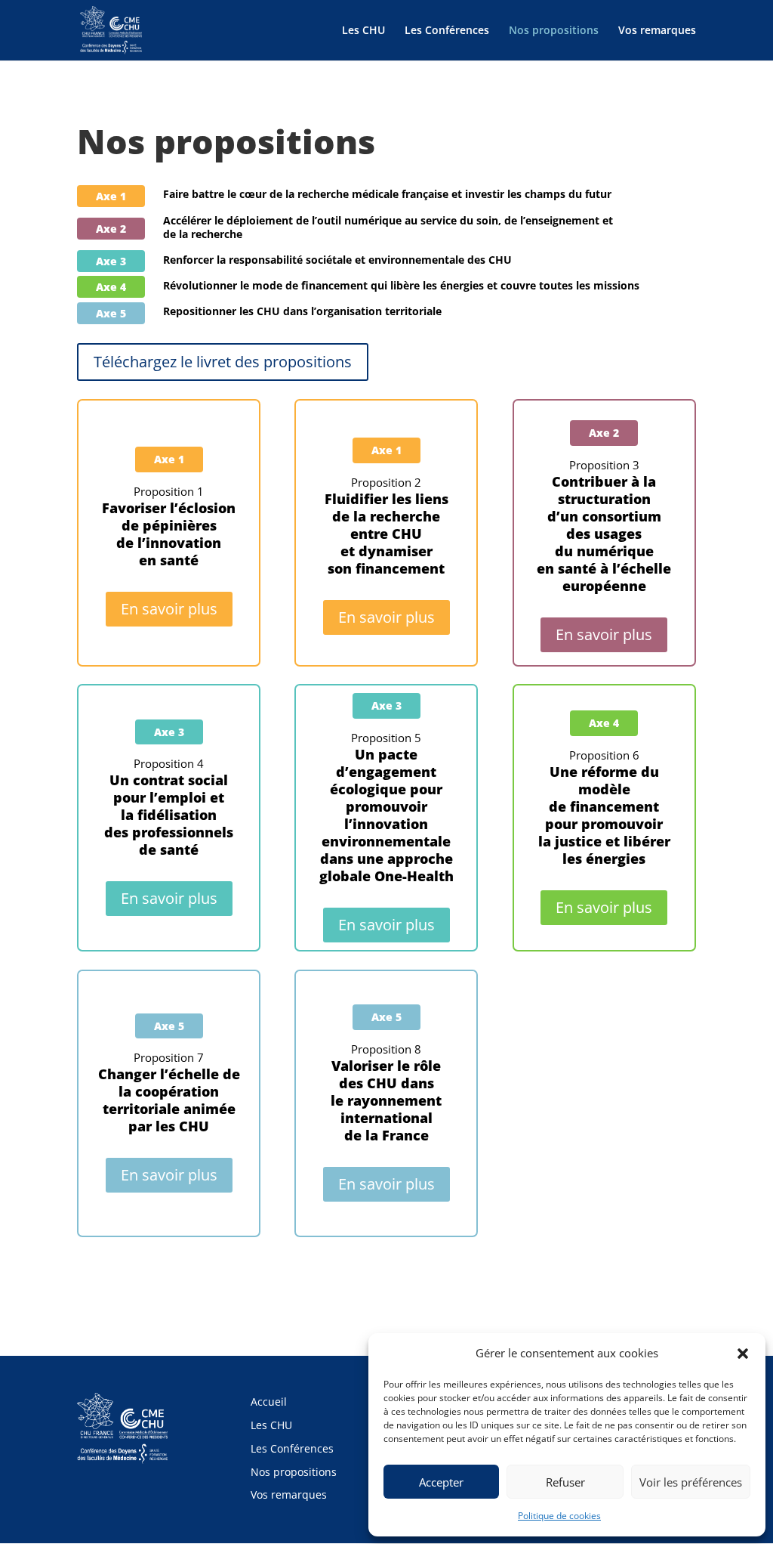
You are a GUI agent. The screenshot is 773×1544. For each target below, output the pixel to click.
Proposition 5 (386, 807)
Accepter (441, 1482)
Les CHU (363, 31)
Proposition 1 (169, 526)
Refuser (565, 1482)
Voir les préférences (690, 1482)
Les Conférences (447, 31)
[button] (742, 1353)
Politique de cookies (559, 1515)
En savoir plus (169, 609)
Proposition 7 (169, 1092)
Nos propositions (554, 31)
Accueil (269, 1401)
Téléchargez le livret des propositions (223, 361)
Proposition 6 (604, 807)
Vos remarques (657, 31)
